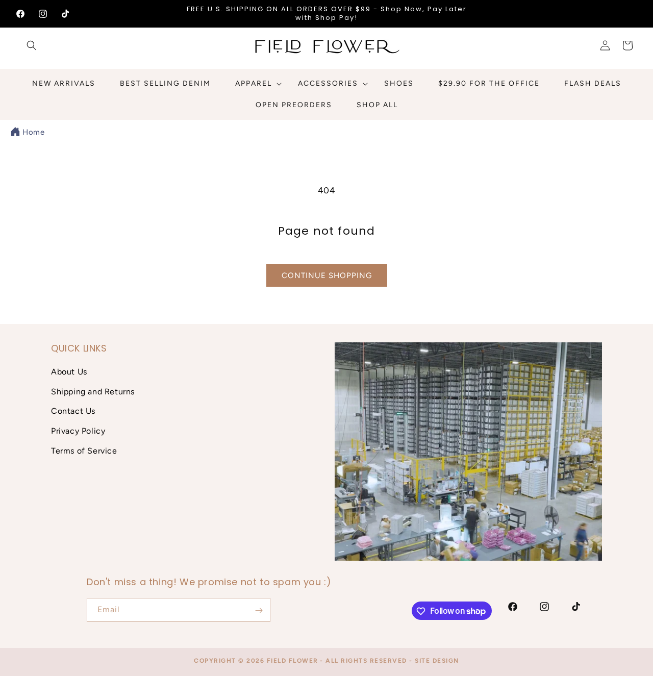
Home (33, 132)
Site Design (437, 660)
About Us (69, 371)
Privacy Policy (78, 430)
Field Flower (292, 660)
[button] (31, 45)
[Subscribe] (258, 610)
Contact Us (73, 410)
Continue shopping (327, 275)
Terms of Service (84, 450)
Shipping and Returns (93, 391)
